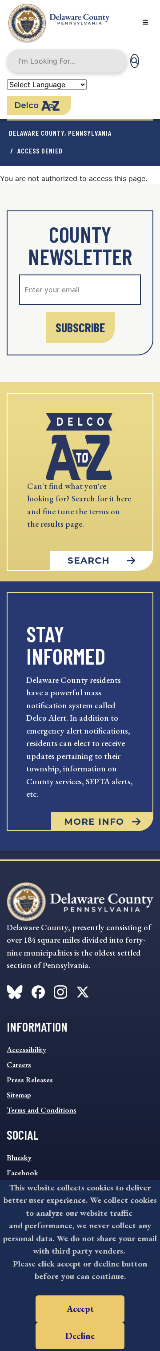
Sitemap (19, 1095)
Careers (19, 1064)
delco (26, 105)
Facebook (22, 1173)
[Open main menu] (145, 22)
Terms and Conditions (41, 1110)
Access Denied (40, 150)
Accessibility (26, 1049)
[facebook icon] (15, 990)
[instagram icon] (60, 990)
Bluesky (19, 1157)
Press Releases (30, 1080)
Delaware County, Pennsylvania (60, 133)
